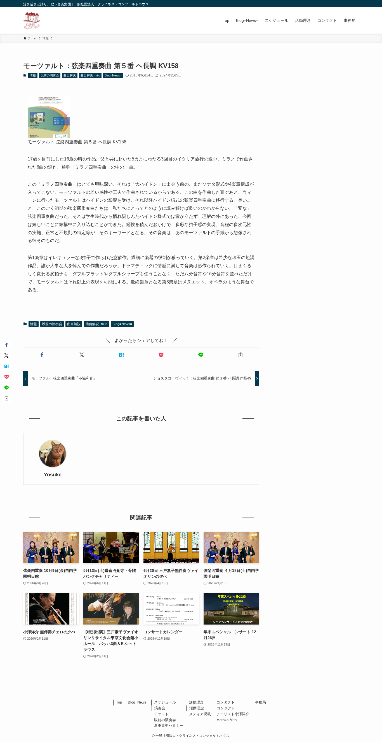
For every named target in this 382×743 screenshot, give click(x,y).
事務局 (260, 702)
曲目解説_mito (90, 75)
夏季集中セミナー (168, 725)
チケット (161, 714)
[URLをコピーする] (240, 355)
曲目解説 (69, 75)
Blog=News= (113, 75)
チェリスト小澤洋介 (232, 714)
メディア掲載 (200, 714)
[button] (42, 355)
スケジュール (165, 702)
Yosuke (53, 475)
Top (119, 702)
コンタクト (225, 702)
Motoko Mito (226, 720)
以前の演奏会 (50, 75)
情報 (33, 75)
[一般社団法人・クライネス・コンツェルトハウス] (32, 20)
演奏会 (159, 708)
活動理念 (196, 702)
